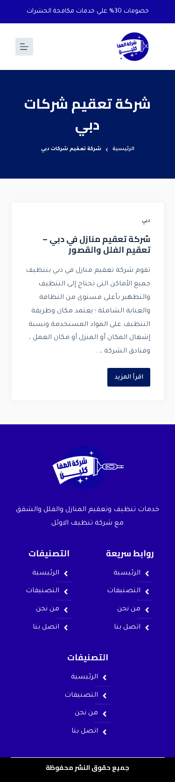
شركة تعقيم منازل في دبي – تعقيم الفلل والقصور (96, 244)
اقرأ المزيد (125, 374)
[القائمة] (24, 46)
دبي (146, 221)
